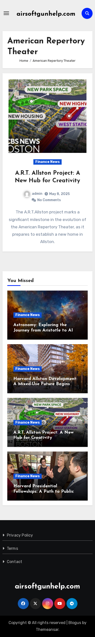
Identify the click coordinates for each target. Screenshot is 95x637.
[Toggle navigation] (6, 13)
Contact (14, 561)
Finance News (47, 162)
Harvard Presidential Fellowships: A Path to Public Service (43, 491)
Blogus (74, 622)
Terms (12, 548)
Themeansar (47, 629)
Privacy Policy (20, 535)
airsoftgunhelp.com (46, 14)
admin (37, 194)
